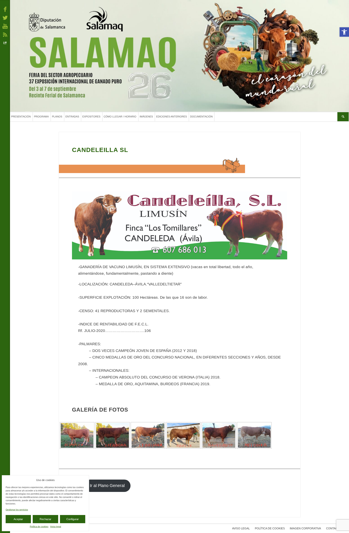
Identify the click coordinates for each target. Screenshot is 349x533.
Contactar (334, 528)
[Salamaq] (179, 56)
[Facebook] (5, 9)
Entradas (72, 116)
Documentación (201, 116)
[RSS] (5, 34)
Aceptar (18, 519)
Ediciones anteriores (171, 116)
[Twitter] (5, 17)
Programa (41, 116)
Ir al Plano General (107, 486)
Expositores (91, 116)
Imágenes (146, 116)
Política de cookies (39, 526)
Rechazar (45, 519)
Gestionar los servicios (17, 509)
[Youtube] (5, 26)
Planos (57, 116)
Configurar (72, 519)
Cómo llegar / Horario (120, 116)
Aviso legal (55, 526)
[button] (344, 32)
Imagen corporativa (305, 528)
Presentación (21, 116)
